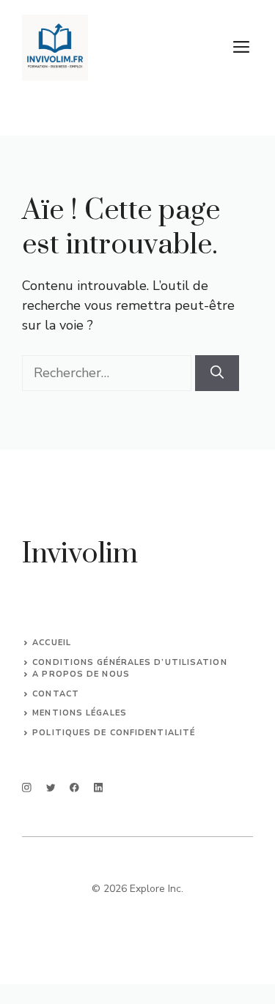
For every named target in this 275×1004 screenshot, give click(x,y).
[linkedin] (98, 787)
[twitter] (51, 787)
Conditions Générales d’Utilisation (129, 662)
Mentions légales (79, 712)
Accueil (51, 642)
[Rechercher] (217, 373)
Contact (55, 693)
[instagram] (27, 787)
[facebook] (74, 787)
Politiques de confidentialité (113, 732)
